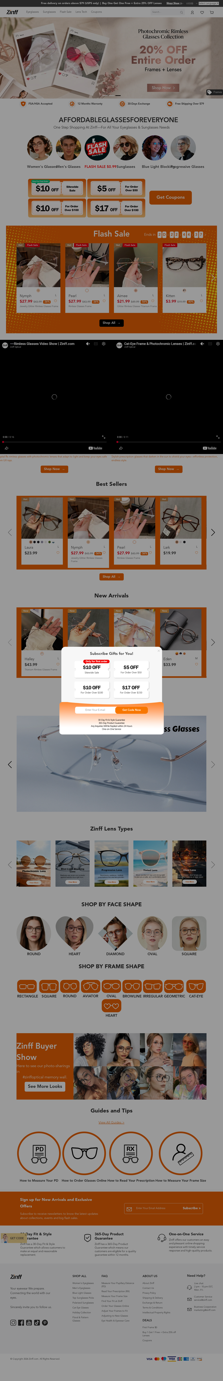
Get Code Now (131, 710)
